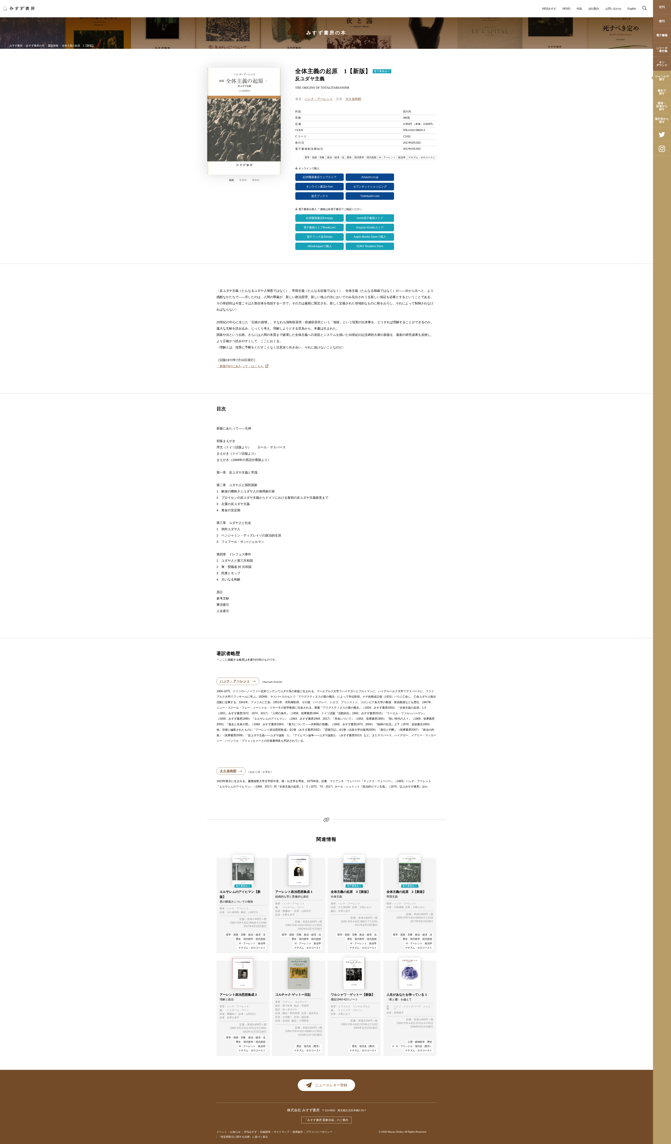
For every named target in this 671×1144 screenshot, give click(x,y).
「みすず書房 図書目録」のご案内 (326, 1119)
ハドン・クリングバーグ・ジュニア (412, 1007)
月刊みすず (250, 1132)
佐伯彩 (286, 1021)
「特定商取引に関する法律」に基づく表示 (243, 1136)
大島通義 (399, 907)
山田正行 (253, 912)
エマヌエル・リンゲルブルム (354, 1006)
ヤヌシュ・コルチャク (295, 1002)
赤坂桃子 (399, 1013)
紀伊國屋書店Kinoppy (319, 218)
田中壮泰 (287, 1006)
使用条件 (298, 1132)
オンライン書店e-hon (319, 186)
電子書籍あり (382, 71)
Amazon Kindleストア (370, 227)
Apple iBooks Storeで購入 (370, 236)
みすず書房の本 (326, 32)
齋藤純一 (287, 911)
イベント (222, 1132)
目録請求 (265, 1132)
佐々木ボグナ (290, 1009)
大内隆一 (287, 1017)
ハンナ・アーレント (319, 99)
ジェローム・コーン (293, 907)
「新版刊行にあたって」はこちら (240, 366)
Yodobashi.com (370, 196)
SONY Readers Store (369, 246)
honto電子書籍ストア (370, 218)
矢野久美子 (289, 915)
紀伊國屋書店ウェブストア (319, 177)
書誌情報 (53, 45)
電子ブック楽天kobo (319, 236)
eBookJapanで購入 (320, 246)
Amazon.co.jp (369, 177)
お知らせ (235, 1132)
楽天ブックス (319, 196)
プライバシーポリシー (319, 1132)
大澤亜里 (304, 1021)
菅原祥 (305, 1006)
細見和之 (314, 1013)
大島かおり (365, 907)
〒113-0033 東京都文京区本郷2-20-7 (344, 1110)
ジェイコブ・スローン (350, 1010)
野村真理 (295, 1013)
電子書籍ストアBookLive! (320, 227)
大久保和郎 (353, 99)
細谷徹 (305, 1017)
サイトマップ (281, 1132)
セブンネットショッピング (370, 186)
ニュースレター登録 (331, 1085)
